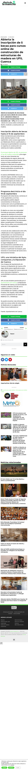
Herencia (17, 623)
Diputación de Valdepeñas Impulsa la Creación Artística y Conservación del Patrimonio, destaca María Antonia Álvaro (13, 572)
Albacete (3, 620)
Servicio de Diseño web (19, 612)
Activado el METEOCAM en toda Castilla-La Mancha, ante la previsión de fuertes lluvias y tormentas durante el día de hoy (20, 439)
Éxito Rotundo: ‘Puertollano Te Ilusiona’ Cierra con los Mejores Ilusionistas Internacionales (12, 523)
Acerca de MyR (16, 613)
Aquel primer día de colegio (10, 383)
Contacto (10, 613)
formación (9, 340)
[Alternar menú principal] (25, 3)
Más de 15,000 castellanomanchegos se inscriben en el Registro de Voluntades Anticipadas (12, 550)
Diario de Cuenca (18, 620)
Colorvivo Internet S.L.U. (14, 631)
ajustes (12, 765)
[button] (14, 639)
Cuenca (6, 340)
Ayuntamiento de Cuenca (9, 282)
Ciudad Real (3, 626)
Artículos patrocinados (8, 612)
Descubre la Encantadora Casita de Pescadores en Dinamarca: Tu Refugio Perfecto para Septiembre (12, 593)
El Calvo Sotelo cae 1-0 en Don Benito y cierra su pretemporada (12, 479)
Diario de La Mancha (19, 621)
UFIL (12, 340)
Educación (4, 37)
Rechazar (11, 767)
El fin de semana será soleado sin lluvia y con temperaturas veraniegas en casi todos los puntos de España (20, 416)
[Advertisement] (14, 21)
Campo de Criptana (5, 624)
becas (3, 340)
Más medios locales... (19, 624)
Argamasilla (3, 623)
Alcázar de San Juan (5, 621)
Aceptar (4, 767)
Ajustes (17, 767)
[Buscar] (25, 344)
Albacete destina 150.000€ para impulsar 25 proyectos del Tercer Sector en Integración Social (14, 600)
